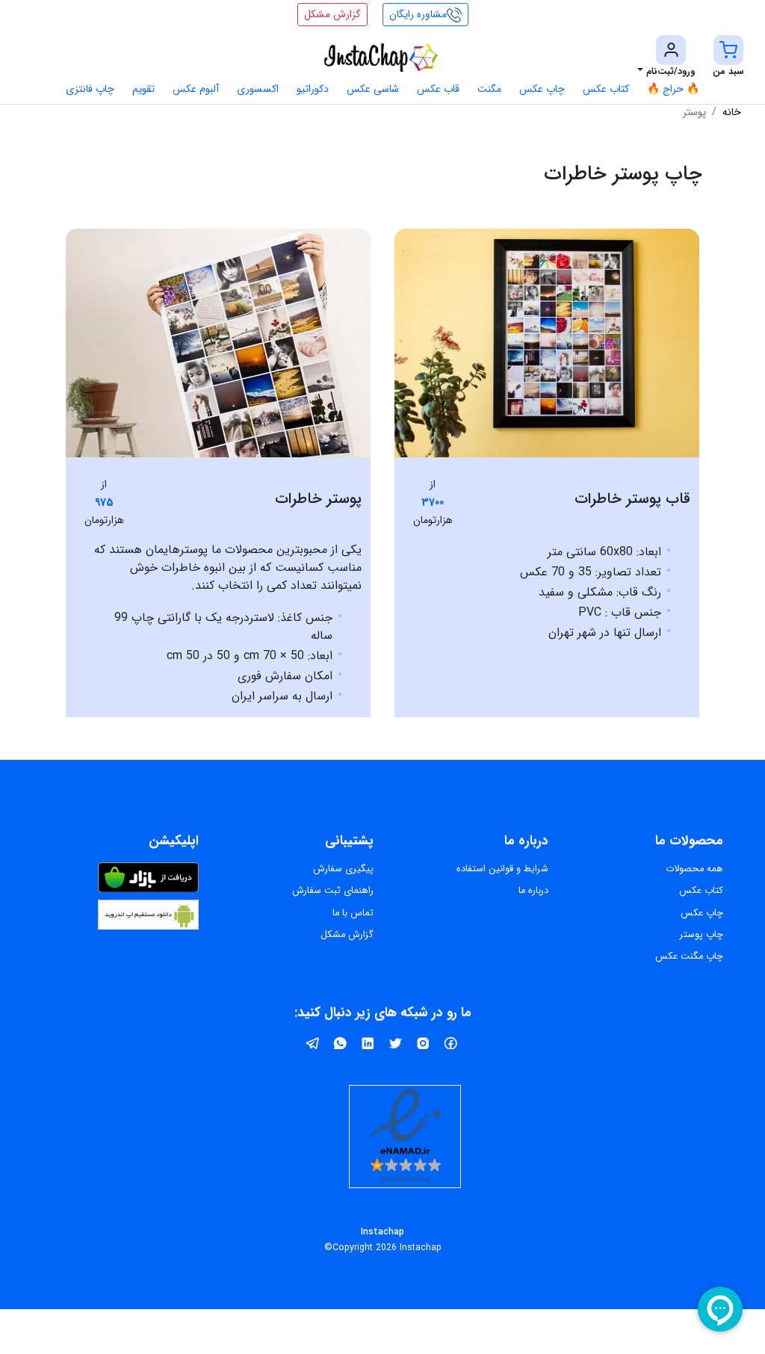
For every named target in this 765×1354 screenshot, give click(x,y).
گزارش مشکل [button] (332, 14)
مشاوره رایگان (418, 14)
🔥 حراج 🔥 (673, 89)
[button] (728, 57)
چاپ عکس (542, 89)
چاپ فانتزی (90, 89)
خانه (731, 112)
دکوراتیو (313, 89)
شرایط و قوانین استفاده (502, 869)
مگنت (489, 89)
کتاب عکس (606, 89)
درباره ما (533, 890)
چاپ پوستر (701, 934)
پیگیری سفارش (343, 869)
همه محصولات (694, 869)
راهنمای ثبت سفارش (333, 890)
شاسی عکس (373, 89)
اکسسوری (258, 89)
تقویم (143, 89)
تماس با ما (353, 913)
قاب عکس (438, 89)
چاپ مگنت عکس (689, 956)
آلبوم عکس (196, 89)
